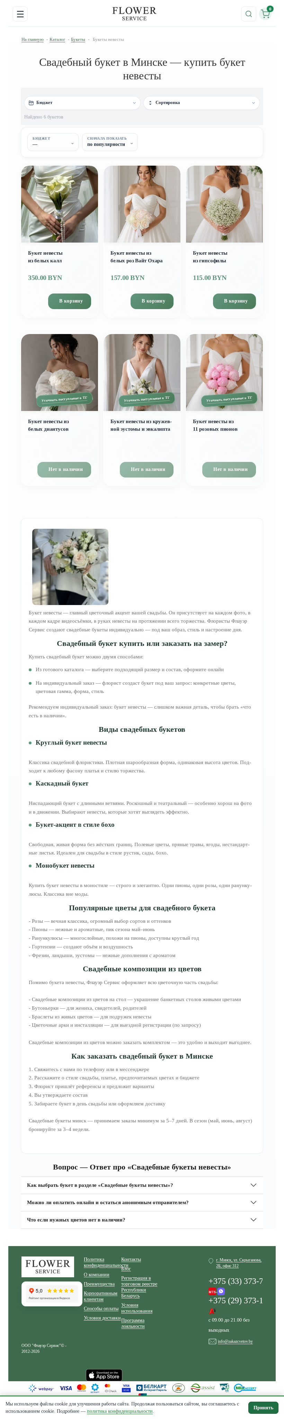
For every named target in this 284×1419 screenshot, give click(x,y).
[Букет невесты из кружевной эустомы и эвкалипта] (142, 372)
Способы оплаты (101, 1308)
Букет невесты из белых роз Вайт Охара (136, 256)
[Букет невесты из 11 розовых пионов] (224, 372)
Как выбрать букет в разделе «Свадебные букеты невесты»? (100, 1185)
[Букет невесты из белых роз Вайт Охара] (142, 204)
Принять (263, 1407)
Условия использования (136, 1308)
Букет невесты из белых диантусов (48, 425)
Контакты (131, 1259)
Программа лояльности (133, 1323)
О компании (96, 1274)
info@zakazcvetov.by (235, 1341)
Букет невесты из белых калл (45, 256)
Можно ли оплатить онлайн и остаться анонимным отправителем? (108, 1202)
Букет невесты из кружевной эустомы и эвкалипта (141, 425)
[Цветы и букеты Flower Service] (47, 1266)
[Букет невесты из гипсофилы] (224, 204)
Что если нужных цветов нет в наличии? (76, 1220)
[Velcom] (216, 1289)
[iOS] (104, 1374)
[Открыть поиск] (248, 13)
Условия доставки (102, 1318)
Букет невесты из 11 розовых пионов (215, 425)
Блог (126, 1268)
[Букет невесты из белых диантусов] (59, 372)
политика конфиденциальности (120, 1411)
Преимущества (99, 1284)
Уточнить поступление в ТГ (64, 399)
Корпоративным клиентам (100, 1296)
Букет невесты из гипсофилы (210, 256)
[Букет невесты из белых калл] (59, 204)
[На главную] (134, 13)
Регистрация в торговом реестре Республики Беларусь (139, 1287)
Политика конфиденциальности (102, 1262)
